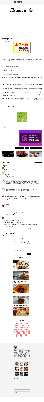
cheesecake (19, 325)
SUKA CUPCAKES (5, 88)
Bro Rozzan (16, 77)
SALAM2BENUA (4, 103)
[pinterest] (20, 2)
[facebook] (15, 2)
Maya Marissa (13, 126)
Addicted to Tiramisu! (20, 158)
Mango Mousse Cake (18, 293)
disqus (36, 162)
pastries (27, 333)
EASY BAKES (4, 84)
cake (14, 325)
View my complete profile (18, 359)
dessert (15, 327)
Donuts (20, 327)
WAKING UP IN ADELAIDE (6, 98)
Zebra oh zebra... (17, 269)
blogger (33, 162)
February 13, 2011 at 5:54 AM (9, 176)
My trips (21, 333)
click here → (15, 248)
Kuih (14, 329)
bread (19, 323)
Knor (24, 77)
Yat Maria (6, 204)
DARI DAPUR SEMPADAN (6, 92)
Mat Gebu (6, 166)
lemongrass (6, 194)
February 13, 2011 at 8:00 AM (9, 184)
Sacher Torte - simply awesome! (6, 159)
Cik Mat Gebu (15, 71)
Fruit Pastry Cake (17, 317)
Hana (31, 77)
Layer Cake (19, 329)
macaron (25, 329)
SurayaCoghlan (7, 171)
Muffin (14, 331)
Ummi (19, 77)
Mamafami (27, 77)
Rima (5, 216)
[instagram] (18, 2)
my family (20, 331)
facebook (40, 162)
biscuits (15, 323)
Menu (2, 17)
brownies (24, 323)
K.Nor (5, 178)
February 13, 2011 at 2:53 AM (9, 169)
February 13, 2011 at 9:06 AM (9, 191)
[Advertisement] (22, 28)
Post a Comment (6, 235)
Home (3, 36)
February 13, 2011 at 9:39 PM (9, 233)
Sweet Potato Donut (33, 158)
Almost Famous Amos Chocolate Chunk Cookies (21, 282)
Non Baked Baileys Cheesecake (20, 305)
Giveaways (25, 327)
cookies (26, 325)
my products (26, 331)
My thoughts (15, 333)
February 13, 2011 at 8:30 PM (9, 202)
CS (4, 186)
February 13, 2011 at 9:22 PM (9, 214)
